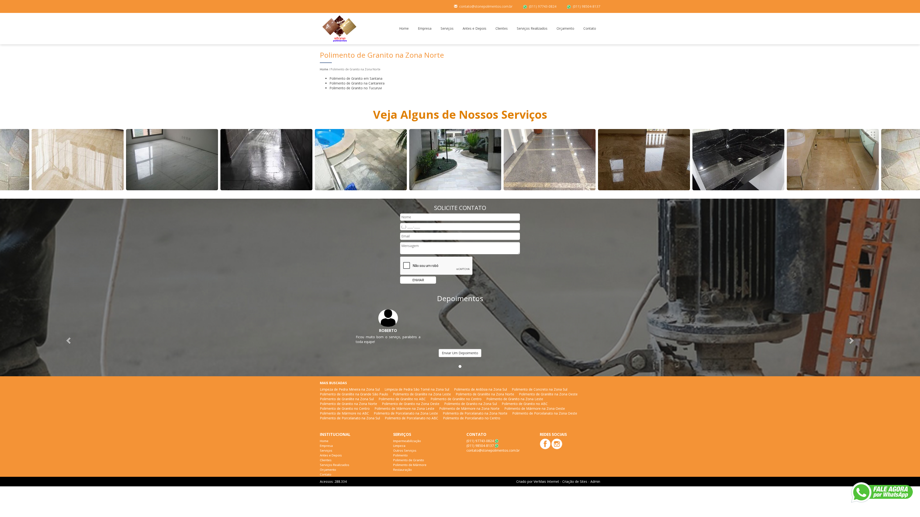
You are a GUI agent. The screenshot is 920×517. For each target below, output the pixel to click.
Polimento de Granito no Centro (345, 408)
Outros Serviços (404, 450)
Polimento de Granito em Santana (355, 78)
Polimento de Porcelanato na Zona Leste (406, 413)
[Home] (339, 28)
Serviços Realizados (532, 28)
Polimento (400, 455)
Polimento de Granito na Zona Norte (348, 403)
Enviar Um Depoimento (460, 353)
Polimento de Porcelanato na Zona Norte (475, 413)
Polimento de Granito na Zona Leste (514, 399)
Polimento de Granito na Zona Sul (470, 403)
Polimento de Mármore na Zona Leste (404, 408)
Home (404, 28)
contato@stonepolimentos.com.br (485, 6)
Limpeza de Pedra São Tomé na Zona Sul (417, 389)
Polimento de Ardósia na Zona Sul (480, 389)
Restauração (402, 469)
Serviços (447, 28)
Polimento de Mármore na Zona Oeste (534, 408)
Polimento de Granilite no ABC (402, 399)
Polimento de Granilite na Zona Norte (485, 394)
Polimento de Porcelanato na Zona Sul (350, 418)
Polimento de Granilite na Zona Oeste (548, 394)
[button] (69, 340)
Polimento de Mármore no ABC (344, 413)
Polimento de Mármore (409, 465)
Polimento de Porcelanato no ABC (411, 418)
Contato (589, 28)
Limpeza (399, 446)
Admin (595, 481)
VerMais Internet (546, 481)
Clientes (501, 28)
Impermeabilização (407, 441)
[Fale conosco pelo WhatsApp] (882, 492)
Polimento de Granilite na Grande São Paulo (354, 394)
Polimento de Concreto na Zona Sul (539, 389)
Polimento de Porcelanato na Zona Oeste (544, 413)
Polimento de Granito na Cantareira (357, 83)
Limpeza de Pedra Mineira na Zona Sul (350, 389)
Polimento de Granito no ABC (525, 403)
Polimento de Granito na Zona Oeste (410, 403)
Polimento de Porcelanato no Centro (471, 418)
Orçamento (565, 28)
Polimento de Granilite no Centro (456, 399)
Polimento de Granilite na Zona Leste (422, 394)
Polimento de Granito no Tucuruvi (355, 88)
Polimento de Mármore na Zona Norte (469, 408)
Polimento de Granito (408, 460)
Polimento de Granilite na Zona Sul (347, 399)
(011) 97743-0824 (542, 6)
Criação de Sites (574, 481)
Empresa (424, 28)
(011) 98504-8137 (586, 6)
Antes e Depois (474, 28)
